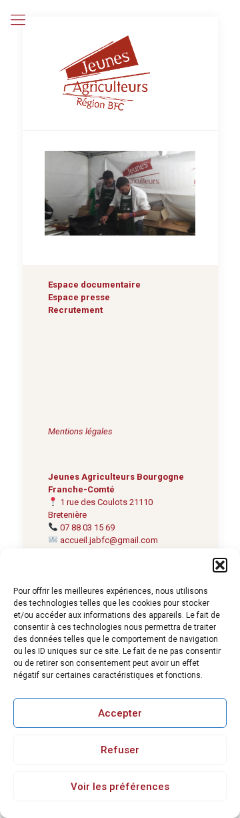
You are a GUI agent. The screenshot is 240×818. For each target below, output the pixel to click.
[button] (220, 565)
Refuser (120, 750)
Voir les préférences (120, 787)
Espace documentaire (94, 285)
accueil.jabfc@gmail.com (109, 540)
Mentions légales (80, 431)
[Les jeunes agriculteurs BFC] (120, 73)
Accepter (120, 713)
